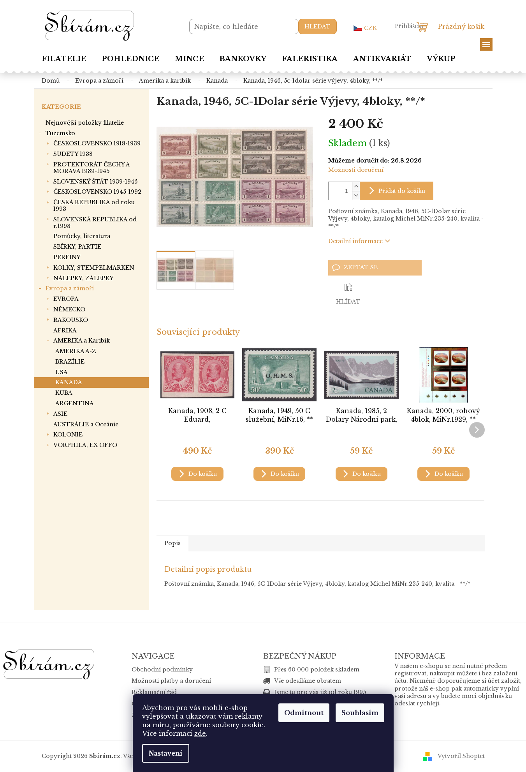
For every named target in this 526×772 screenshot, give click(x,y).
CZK (370, 28)
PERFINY (67, 257)
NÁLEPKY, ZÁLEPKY (83, 278)
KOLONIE (68, 434)
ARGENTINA (74, 403)
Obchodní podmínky (162, 669)
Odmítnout (304, 713)
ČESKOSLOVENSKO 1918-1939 (97, 143)
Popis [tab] (172, 543)
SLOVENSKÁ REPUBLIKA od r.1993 (95, 223)
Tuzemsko (60, 133)
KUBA (63, 392)
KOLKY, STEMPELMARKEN (93, 267)
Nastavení (166, 753)
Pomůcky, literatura (81, 236)
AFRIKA (65, 330)
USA (61, 372)
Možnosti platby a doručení (171, 680)
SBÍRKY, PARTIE (77, 246)
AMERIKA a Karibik (81, 340)
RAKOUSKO (70, 319)
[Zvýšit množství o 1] (356, 186)
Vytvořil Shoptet (461, 756)
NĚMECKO (69, 309)
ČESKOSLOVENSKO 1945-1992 (97, 191)
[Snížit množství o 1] (356, 195)
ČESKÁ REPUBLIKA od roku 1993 (94, 205)
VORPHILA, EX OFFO (85, 445)
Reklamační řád (154, 692)
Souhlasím (359, 713)
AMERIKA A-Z (75, 351)
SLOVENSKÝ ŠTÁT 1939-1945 (95, 181)
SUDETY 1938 (73, 153)
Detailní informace (355, 241)
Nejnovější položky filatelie (85, 122)
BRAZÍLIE (69, 361)
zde (200, 733)
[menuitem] (64, 59)
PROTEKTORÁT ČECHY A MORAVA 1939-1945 (91, 168)
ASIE (60, 413)
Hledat (317, 26)
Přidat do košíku (401, 190)
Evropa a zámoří (70, 288)
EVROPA (66, 298)
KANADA (68, 382)
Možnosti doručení (356, 169)
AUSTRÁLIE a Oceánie (85, 424)
